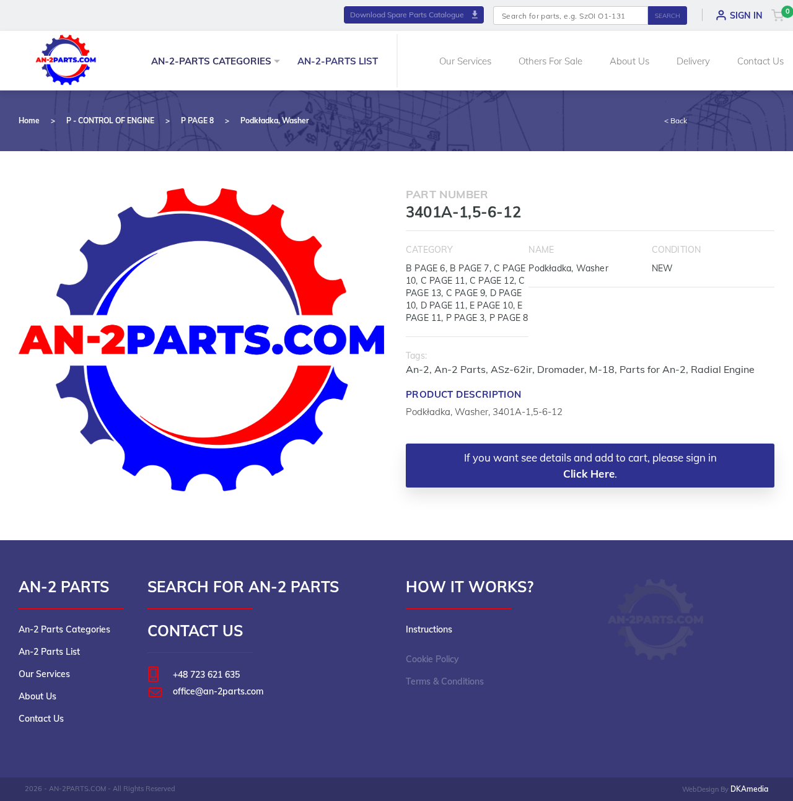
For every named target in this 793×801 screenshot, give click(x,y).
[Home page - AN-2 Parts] (66, 58)
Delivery (693, 61)
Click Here (589, 473)
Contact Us (760, 61)
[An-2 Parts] (656, 619)
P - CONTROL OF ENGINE (110, 120)
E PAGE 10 (491, 305)
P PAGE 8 (197, 120)
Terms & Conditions (445, 681)
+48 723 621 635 (206, 674)
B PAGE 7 (469, 268)
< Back (675, 120)
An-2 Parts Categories (64, 629)
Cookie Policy (432, 659)
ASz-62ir (511, 369)
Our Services (465, 61)
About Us (629, 61)
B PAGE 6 (425, 268)
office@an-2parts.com (218, 691)
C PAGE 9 (466, 293)
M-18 (602, 369)
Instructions (429, 629)
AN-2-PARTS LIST (337, 61)
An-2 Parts (460, 369)
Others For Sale (550, 61)
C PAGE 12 (492, 280)
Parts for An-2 (653, 369)
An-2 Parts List (49, 651)
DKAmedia (749, 789)
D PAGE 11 (443, 305)
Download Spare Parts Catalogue (408, 14)
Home (29, 120)
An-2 (417, 369)
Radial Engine (723, 369)
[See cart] (777, 15)
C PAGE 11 (443, 280)
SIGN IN (746, 15)
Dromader (560, 369)
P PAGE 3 (465, 317)
